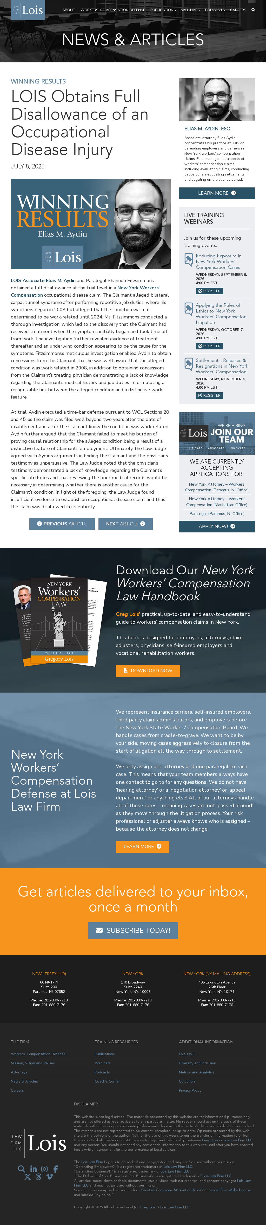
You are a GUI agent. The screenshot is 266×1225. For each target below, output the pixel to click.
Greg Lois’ (128, 614)
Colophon (187, 1081)
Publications (163, 10)
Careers (238, 10)
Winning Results (38, 81)
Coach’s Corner (107, 1081)
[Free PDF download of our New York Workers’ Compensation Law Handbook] (59, 620)
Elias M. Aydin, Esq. (208, 129)
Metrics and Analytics (197, 1072)
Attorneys (19, 1072)
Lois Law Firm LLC (237, 1140)
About (68, 10)
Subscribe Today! (138, 930)
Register (212, 291)
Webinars (190, 10)
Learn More (213, 193)
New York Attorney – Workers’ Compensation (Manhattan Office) (217, 502)
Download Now (151, 671)
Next (122, 524)
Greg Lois (210, 1140)
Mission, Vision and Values (33, 1063)
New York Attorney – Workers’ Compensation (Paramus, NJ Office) (217, 487)
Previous (65, 524)
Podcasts (215, 10)
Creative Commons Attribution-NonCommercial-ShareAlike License (196, 1190)
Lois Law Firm (92, 1161)
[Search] (253, 10)
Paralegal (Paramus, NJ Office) (217, 514)
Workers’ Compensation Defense (113, 10)
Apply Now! (213, 526)
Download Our (185, 583)
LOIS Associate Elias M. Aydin (43, 280)
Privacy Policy (190, 1090)
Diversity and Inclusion (197, 1063)
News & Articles (24, 1081)
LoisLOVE (187, 1054)
